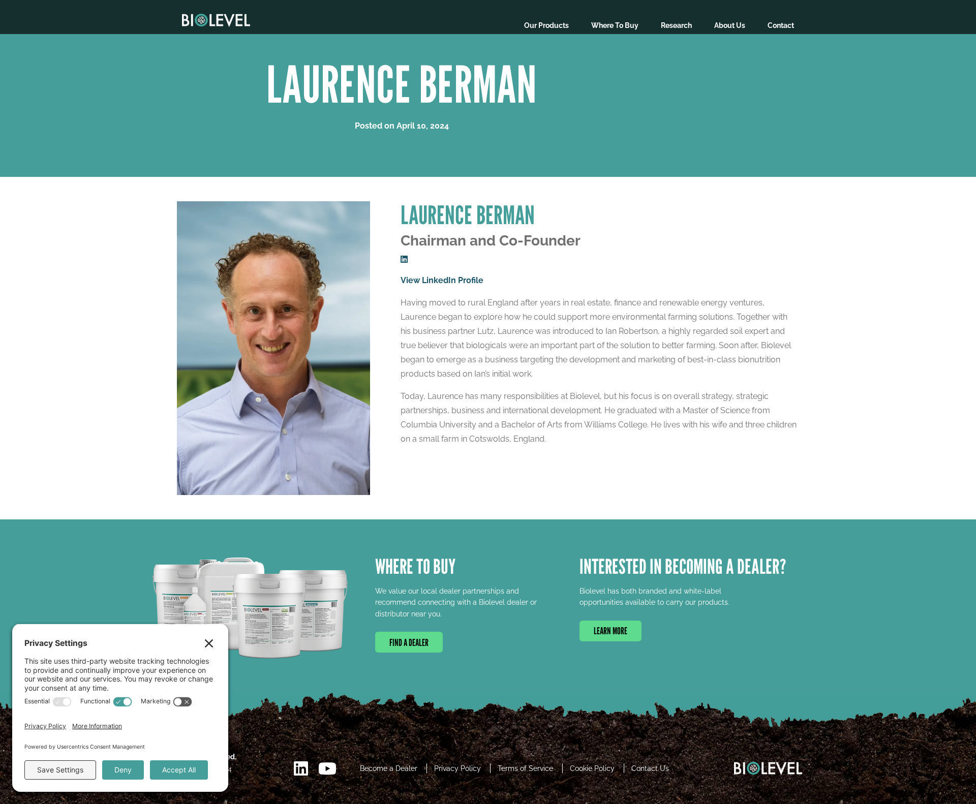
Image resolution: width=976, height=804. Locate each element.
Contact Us (650, 768)
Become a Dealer (388, 768)
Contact (781, 25)
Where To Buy (614, 25)
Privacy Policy (457, 768)
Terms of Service (525, 768)
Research (676, 25)
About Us (729, 25)
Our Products (546, 25)
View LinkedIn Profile (442, 280)
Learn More (610, 630)
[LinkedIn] (301, 768)
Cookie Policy (592, 768)
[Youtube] (327, 768)
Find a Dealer (409, 641)
